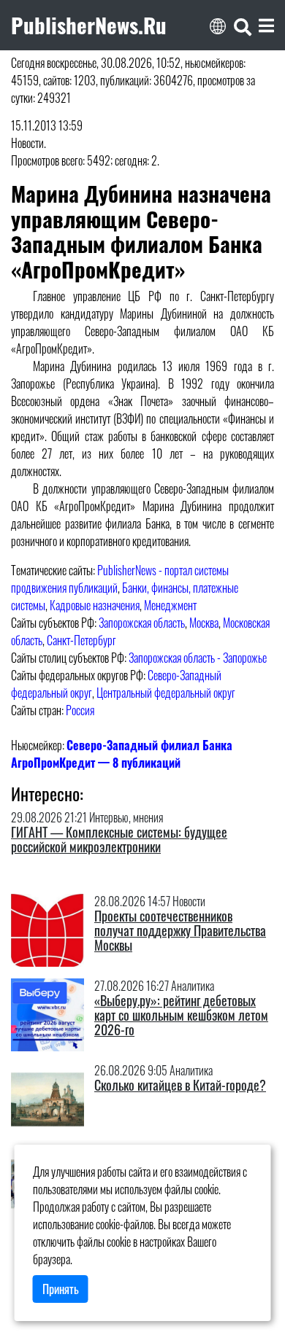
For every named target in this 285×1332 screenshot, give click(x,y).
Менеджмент (170, 605)
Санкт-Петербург (81, 640)
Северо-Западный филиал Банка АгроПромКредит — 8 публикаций (121, 753)
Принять (60, 1289)
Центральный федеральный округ (165, 692)
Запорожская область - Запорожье (198, 657)
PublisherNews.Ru (89, 24)
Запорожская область (142, 622)
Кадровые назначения (95, 605)
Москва (203, 622)
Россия (80, 710)
